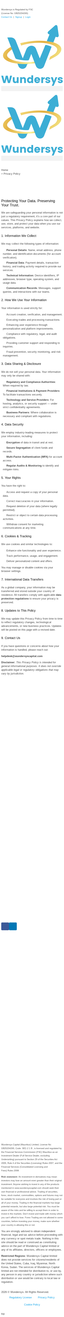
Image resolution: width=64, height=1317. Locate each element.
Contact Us (6, 17)
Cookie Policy (32, 1304)
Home (4, 170)
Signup (18, 17)
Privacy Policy (46, 1297)
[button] (32, 88)
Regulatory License (20, 1297)
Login (28, 17)
